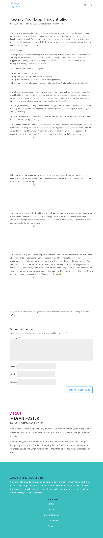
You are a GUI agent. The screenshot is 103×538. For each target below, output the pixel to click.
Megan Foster (18, 24)
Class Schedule (51, 520)
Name (13, 366)
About (51, 509)
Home (51, 503)
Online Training (51, 515)
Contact (51, 526)
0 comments (58, 24)
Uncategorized (45, 24)
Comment (15, 338)
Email (13, 374)
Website (13, 382)
